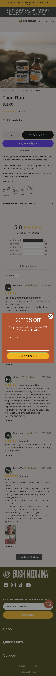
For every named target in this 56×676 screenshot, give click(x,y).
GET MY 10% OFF (28, 356)
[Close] (50, 316)
